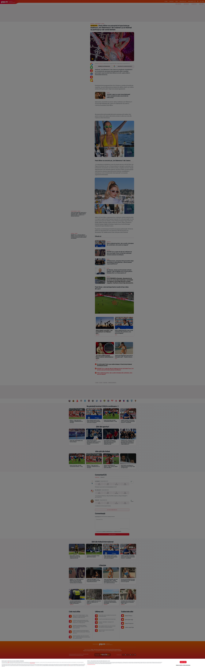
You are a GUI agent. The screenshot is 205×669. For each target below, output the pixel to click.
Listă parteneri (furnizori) (91, 664)
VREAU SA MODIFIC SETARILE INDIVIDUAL (183, 665)
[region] (102, 664)
